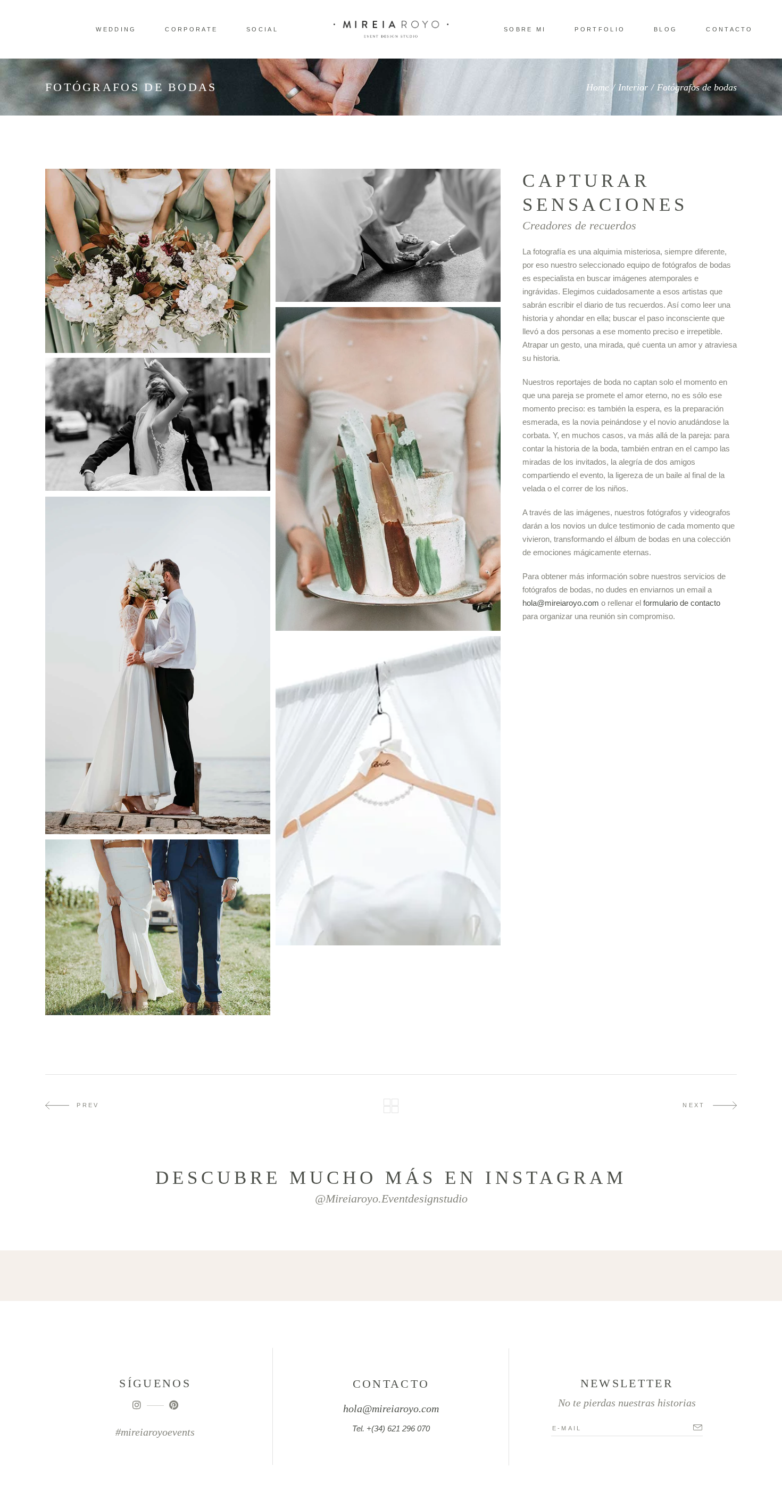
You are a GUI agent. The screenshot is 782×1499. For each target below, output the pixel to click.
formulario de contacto (681, 602)
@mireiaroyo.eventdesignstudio (391, 1198)
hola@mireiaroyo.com (560, 602)
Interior (633, 87)
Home (597, 87)
